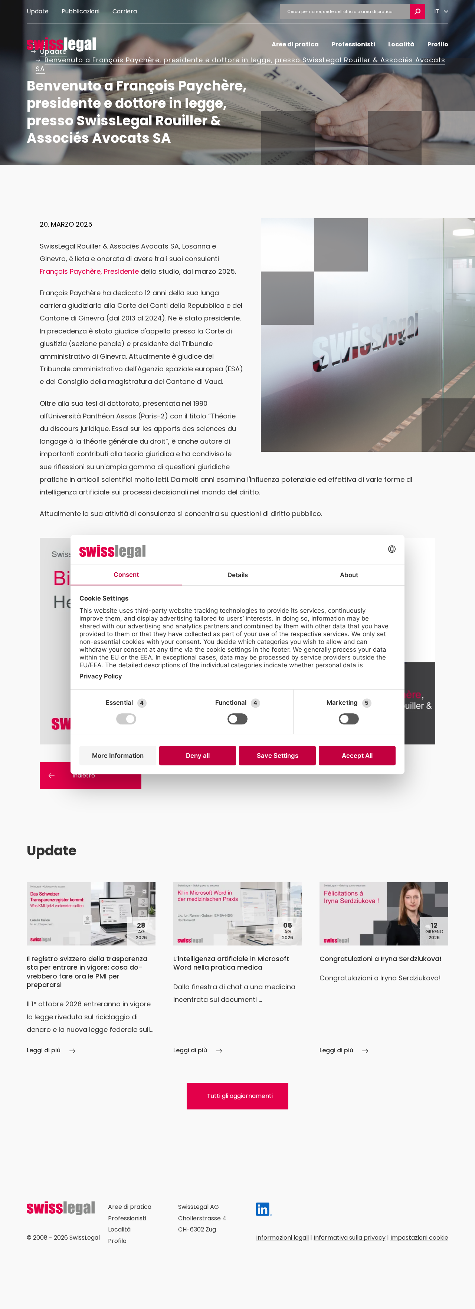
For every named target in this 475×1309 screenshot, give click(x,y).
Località (401, 44)
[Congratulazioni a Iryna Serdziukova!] (384, 969)
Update (38, 11)
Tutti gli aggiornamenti (240, 1096)
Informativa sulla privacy (350, 1237)
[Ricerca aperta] (417, 11)
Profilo (438, 44)
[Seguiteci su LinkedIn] (264, 1211)
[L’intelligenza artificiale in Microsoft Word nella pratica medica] (237, 969)
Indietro (83, 775)
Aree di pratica (295, 44)
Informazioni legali (282, 1237)
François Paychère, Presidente (89, 271)
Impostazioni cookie (419, 1237)
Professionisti (353, 44)
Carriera (124, 11)
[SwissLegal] (61, 44)
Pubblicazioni (80, 11)
